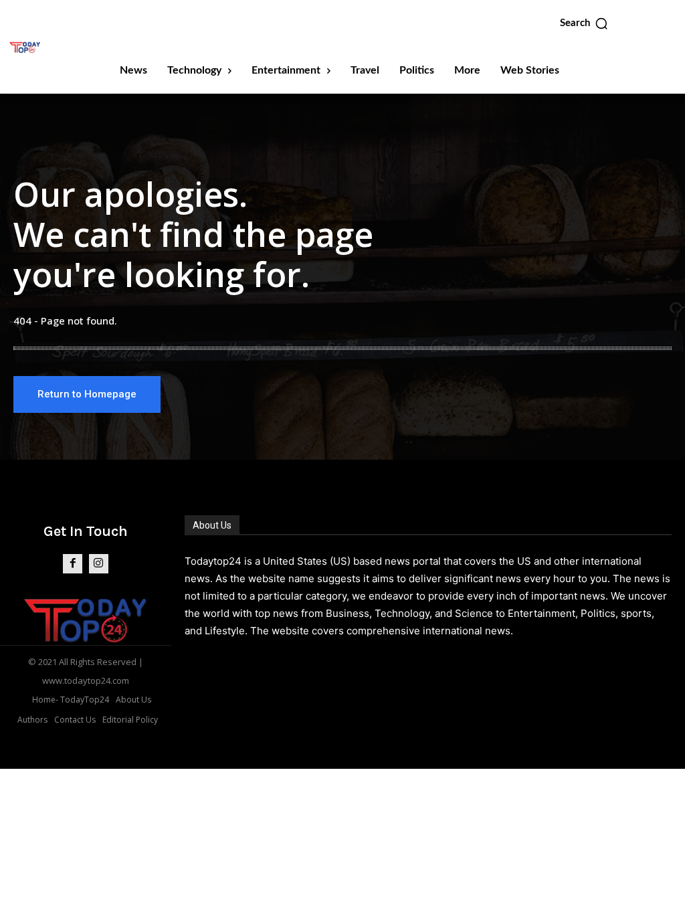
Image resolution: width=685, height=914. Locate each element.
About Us (212, 525)
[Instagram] (98, 563)
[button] (584, 23)
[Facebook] (72, 563)
